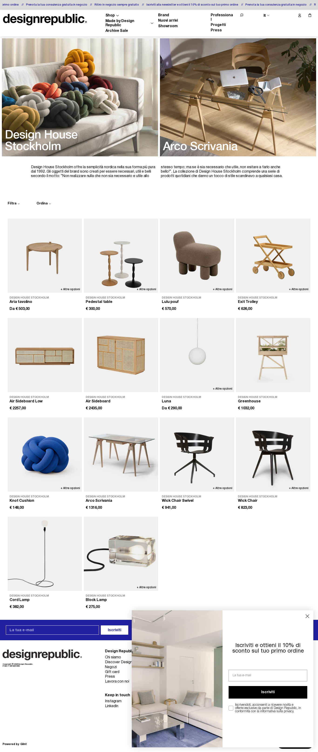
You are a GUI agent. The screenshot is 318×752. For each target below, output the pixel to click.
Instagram (113, 701)
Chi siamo (113, 657)
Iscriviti (114, 630)
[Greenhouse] (273, 355)
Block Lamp (96, 600)
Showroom (168, 26)
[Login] (299, 15)
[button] (241, 15)
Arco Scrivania (99, 500)
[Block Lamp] (121, 554)
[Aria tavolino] (45, 256)
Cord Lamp (20, 600)
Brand (163, 15)
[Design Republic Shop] (45, 19)
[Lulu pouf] (197, 256)
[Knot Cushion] (45, 454)
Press (216, 30)
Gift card (112, 672)
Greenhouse (249, 401)
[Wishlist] (289, 15)
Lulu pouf (170, 302)
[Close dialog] (307, 616)
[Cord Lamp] (45, 554)
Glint (23, 744)
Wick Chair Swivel (177, 500)
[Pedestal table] (121, 256)
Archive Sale (116, 31)
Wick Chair (247, 500)
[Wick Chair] (273, 454)
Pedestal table (99, 302)
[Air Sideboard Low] (45, 355)
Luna (166, 401)
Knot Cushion (22, 500)
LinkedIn (111, 706)
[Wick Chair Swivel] (197, 454)
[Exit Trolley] (273, 256)
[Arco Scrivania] (121, 454)
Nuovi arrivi (168, 20)
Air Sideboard (98, 401)
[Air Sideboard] (121, 355)
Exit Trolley (248, 302)
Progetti (218, 25)
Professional (222, 17)
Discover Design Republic (126, 662)
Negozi (111, 667)
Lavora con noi (117, 681)
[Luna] (197, 355)
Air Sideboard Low (26, 401)
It (265, 15)
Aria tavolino (21, 302)
